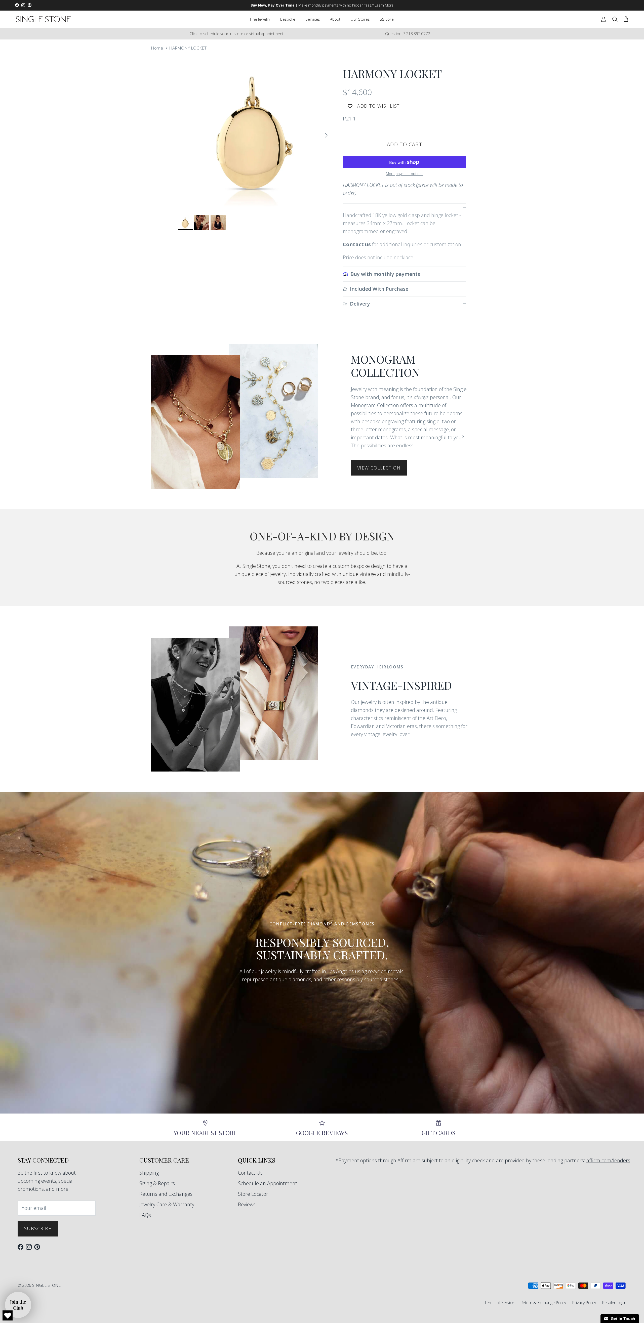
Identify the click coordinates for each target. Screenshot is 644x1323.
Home (157, 48)
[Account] (603, 19)
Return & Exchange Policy (543, 1302)
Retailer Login (614, 1302)
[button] (18, 1305)
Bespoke (287, 19)
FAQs (145, 1215)
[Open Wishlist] (8, 1315)
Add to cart (404, 144)
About (335, 19)
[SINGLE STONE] (43, 19)
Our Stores (360, 19)
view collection (379, 468)
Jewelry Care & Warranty (166, 1204)
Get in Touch (621, 1318)
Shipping (149, 1172)
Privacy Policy (584, 1302)
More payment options (404, 174)
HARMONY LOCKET (188, 48)
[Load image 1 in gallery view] (255, 133)
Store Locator (253, 1193)
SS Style (387, 19)
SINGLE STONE (46, 1285)
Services (312, 19)
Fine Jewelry (260, 19)
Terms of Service (499, 1302)
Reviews (247, 1204)
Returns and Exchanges (165, 1193)
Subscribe (37, 1228)
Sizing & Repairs (157, 1183)
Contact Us (250, 1172)
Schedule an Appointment (267, 1183)
